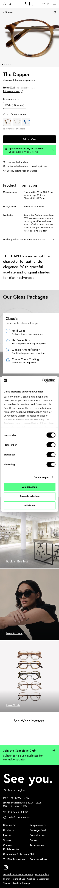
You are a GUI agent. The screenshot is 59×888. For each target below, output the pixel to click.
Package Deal (38, 830)
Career (34, 840)
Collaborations (38, 859)
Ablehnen (29, 505)
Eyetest (8, 835)
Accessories (37, 845)
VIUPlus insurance (14, 859)
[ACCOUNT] (4, 4)
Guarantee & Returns (16, 854)
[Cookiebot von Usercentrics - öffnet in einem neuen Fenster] (42, 380)
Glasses (9, 12)
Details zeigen (41, 477)
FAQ (32, 854)
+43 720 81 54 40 (18, 811)
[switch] (50, 444)
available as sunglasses (21, 80)
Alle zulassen (29, 487)
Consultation (37, 835)
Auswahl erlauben (29, 496)
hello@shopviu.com (19, 817)
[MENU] (54, 4)
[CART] (48, 4)
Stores (7, 840)
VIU (29, 4)
